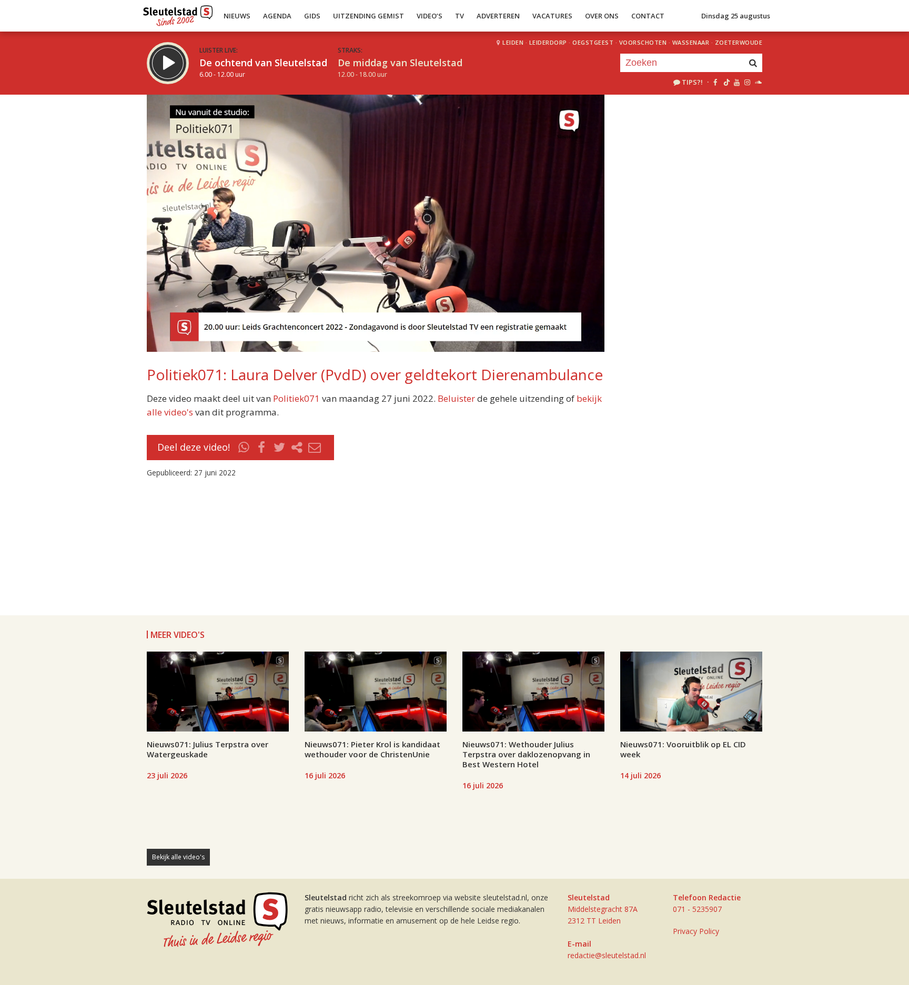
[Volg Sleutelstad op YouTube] (736, 82)
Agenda (277, 16)
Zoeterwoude (739, 42)
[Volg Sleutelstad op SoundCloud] (758, 82)
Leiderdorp (548, 42)
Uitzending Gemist (368, 16)
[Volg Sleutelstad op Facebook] (715, 82)
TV (459, 16)
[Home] (178, 13)
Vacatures (552, 16)
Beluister (456, 398)
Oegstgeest (592, 42)
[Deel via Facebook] (262, 448)
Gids (312, 16)
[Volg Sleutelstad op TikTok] (726, 82)
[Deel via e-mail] (315, 448)
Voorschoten (643, 42)
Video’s (429, 16)
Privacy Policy (696, 931)
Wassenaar (691, 42)
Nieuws (237, 16)
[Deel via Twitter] (279, 448)
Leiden (512, 42)
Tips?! (692, 82)
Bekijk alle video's (178, 856)
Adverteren (498, 16)
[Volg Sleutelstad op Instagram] (747, 82)
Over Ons (602, 16)
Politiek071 (296, 398)
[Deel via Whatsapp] (244, 448)
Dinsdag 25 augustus (735, 16)
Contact (647, 16)
